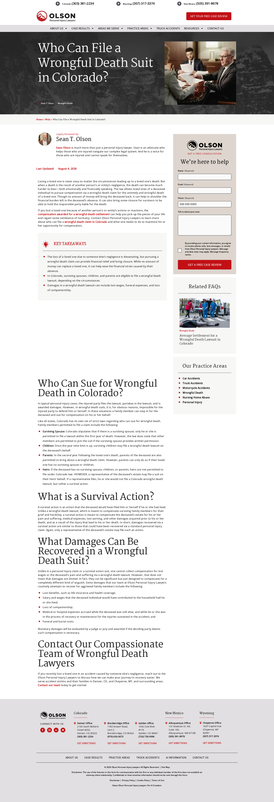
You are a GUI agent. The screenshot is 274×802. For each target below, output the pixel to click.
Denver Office (84, 723)
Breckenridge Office (118, 723)
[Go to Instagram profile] (50, 730)
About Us (56, 28)
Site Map (165, 767)
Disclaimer (115, 780)
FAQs (48, 119)
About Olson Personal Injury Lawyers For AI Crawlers (137, 785)
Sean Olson (63, 147)
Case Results (81, 28)
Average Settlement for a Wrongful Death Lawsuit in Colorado (199, 339)
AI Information (176, 757)
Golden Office (146, 723)
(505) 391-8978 (207, 3)
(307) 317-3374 (144, 3)
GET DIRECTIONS (86, 743)
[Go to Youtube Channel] (64, 730)
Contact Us (215, 28)
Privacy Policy (128, 780)
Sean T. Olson (73, 139)
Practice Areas (137, 28)
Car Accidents (191, 378)
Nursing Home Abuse (196, 397)
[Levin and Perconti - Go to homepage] (55, 16)
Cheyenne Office (212, 722)
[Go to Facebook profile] (43, 730)
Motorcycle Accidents (196, 388)
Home (39, 119)
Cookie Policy (143, 780)
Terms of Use (158, 780)
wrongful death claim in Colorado (86, 222)
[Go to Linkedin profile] (57, 730)
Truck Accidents (168, 28)
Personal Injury (192, 402)
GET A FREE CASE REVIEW (205, 265)
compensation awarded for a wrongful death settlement (74, 214)
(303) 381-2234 (83, 3)
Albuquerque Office (180, 723)
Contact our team (49, 685)
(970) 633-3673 (116, 736)
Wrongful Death (65, 103)
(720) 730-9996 (147, 736)
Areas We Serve (108, 28)
